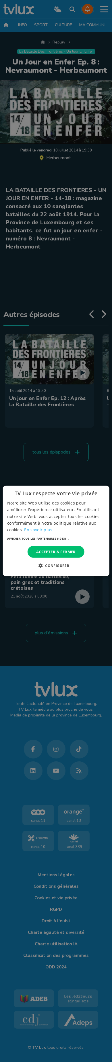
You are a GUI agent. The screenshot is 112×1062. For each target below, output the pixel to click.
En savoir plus (38, 529)
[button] (56, 538)
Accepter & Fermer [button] (56, 551)
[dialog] (56, 531)
